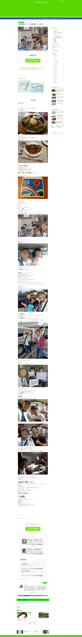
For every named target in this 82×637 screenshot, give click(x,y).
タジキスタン (58, 70)
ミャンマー (58, 78)
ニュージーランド (58, 74)
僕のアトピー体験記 (53, 18)
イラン (58, 58)
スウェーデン (58, 68)
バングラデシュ (58, 76)
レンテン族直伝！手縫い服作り (45, 18)
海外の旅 (61, 18)
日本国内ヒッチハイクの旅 (21, 22)
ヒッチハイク (24, 579)
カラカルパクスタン (57, 61)
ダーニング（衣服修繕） (58, 36)
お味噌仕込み (58, 31)
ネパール (58, 75)
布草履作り (58, 38)
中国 (58, 81)
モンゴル (58, 79)
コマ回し (58, 34)
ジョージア (58, 67)
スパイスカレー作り (58, 35)
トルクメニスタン (58, 72)
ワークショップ (58, 29)
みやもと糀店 (58, 51)
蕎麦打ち (58, 40)
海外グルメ (58, 82)
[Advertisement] (41, 11)
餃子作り (58, 42)
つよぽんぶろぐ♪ (41, 2)
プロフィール (28, 18)
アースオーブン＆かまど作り (58, 32)
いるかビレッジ (58, 50)
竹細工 (58, 39)
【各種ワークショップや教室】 (37, 18)
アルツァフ (56, 57)
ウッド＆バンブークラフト (58, 33)
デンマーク (58, 71)
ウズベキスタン (58, 60)
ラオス (58, 80)
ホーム (21, 18)
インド (58, 59)
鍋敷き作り (58, 41)
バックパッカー (20, 579)
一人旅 (28, 579)
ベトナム (58, 77)
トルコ (58, 73)
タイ (58, 69)
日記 (58, 49)
